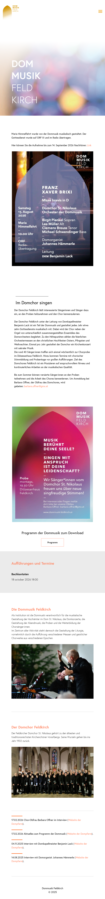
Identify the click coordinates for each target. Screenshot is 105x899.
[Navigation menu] (100, 11)
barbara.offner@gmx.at (36, 671)
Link (89, 430)
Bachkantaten (20, 859)
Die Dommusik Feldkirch (31, 894)
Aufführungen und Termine (32, 848)
